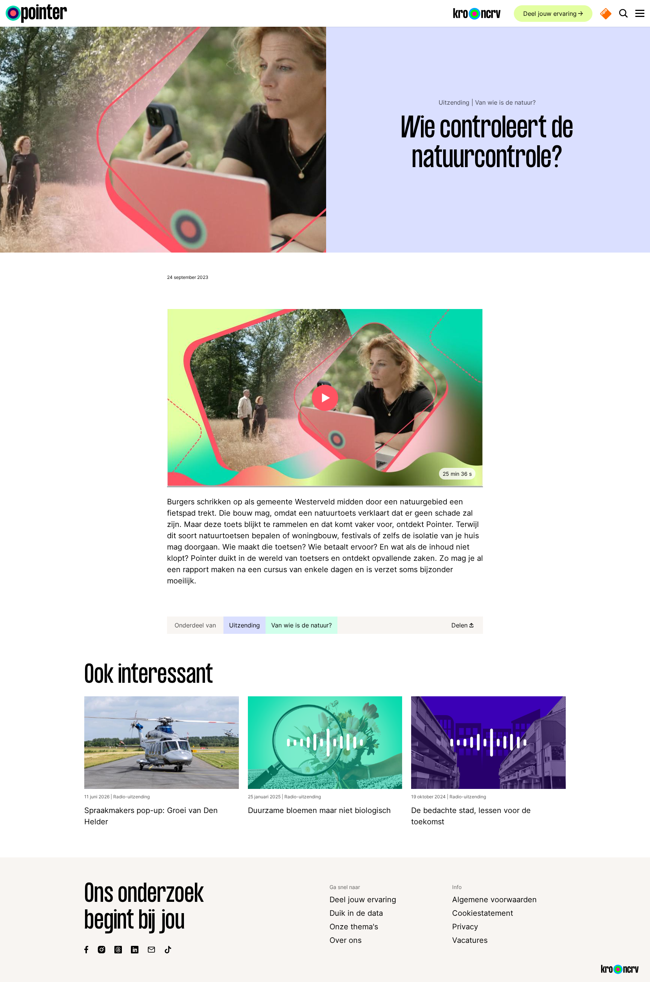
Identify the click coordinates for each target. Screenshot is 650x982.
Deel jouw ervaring (550, 13)
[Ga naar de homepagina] (36, 13)
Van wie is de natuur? (505, 102)
